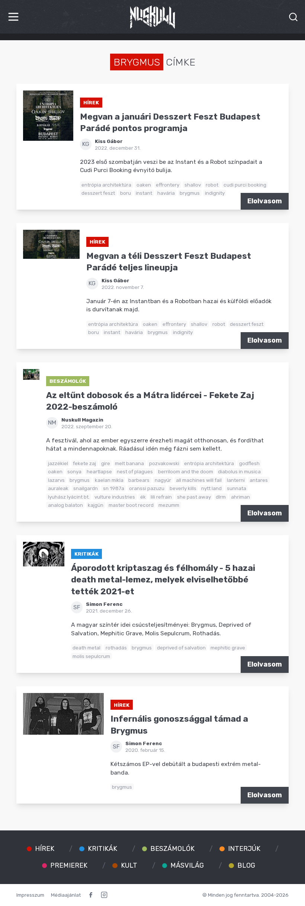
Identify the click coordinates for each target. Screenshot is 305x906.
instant (144, 193)
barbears (139, 480)
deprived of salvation (181, 648)
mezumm (168, 505)
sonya (74, 471)
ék (143, 497)
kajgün (95, 505)
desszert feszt (98, 193)
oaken (144, 185)
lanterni (236, 480)
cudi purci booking (245, 185)
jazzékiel (58, 463)
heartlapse (99, 471)
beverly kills (183, 488)
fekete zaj (84, 463)
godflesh (249, 463)
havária (166, 193)
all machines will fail (199, 480)
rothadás (116, 648)
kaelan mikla (109, 480)
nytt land (211, 488)
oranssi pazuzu (146, 488)
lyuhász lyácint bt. (69, 497)
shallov (192, 185)
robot (212, 185)
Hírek (91, 102)
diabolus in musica (239, 471)
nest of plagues (135, 471)
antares (259, 480)
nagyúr (163, 480)
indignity (215, 193)
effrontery (167, 185)
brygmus (190, 193)
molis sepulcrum (91, 656)
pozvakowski (164, 463)
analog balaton (65, 505)
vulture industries (114, 497)
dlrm (221, 497)
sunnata (236, 488)
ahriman (240, 497)
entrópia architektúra (106, 185)
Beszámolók (67, 381)
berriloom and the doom (185, 471)
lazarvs (56, 480)
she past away (194, 497)
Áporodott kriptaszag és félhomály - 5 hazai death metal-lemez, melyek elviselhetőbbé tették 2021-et (163, 580)
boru (125, 193)
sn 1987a (113, 488)
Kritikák (86, 554)
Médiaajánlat (66, 895)
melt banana (129, 463)
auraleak (58, 488)
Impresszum (30, 895)
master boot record (131, 505)
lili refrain (161, 497)
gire (105, 463)
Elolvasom (264, 201)
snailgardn (85, 488)
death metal (86, 648)
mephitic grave (228, 648)
